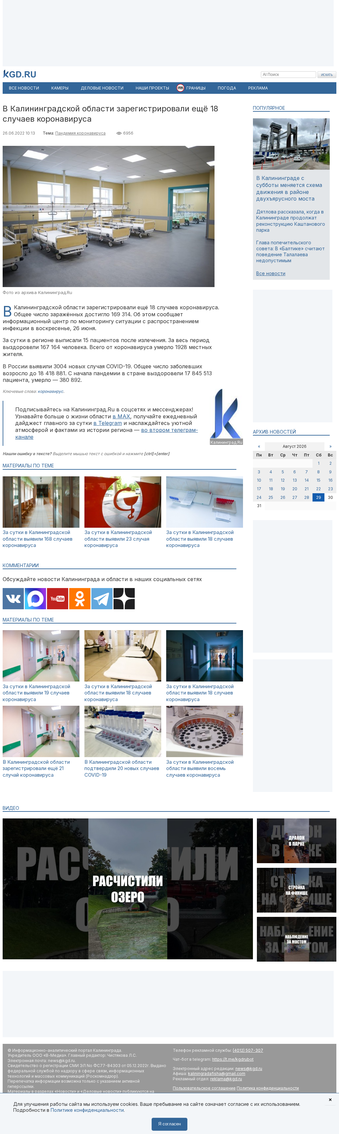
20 (294, 488)
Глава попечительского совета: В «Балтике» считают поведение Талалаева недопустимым (290, 252)
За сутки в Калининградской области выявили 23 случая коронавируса (118, 538)
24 (259, 497)
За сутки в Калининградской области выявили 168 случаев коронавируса (38, 538)
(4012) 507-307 (248, 1050)
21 (307, 488)
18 (271, 488)
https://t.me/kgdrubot (233, 1059)
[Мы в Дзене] (124, 599)
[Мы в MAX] (35, 599)
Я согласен (169, 1123)
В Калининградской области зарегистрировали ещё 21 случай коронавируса (36, 768)
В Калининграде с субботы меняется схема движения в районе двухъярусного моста (289, 188)
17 (259, 488)
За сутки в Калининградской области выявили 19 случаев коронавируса (36, 692)
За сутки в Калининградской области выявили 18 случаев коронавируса (200, 538)
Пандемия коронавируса (80, 133)
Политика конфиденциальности (268, 1088)
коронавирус (50, 391)
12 (283, 480)
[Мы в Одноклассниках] (79, 599)
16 (330, 480)
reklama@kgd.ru (226, 1078)
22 (318, 488)
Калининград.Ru (226, 442)
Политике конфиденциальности (87, 1110)
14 (307, 480)
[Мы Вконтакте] (13, 599)
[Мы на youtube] (57, 599)
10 (259, 480)
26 (282, 497)
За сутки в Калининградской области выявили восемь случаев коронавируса (200, 768)
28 (306, 497)
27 (294, 497)
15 (318, 480)
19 (283, 488)
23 (330, 488)
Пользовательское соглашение (204, 1088)
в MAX (121, 416)
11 (270, 480)
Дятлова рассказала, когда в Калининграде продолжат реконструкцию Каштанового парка (290, 221)
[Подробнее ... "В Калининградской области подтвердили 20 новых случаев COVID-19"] (122, 755)
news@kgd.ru (248, 1068)
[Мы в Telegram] (102, 599)
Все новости (270, 273)
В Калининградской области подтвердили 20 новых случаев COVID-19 (121, 768)
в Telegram (107, 423)
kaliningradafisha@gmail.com (216, 1073)
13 (295, 480)
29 (318, 497)
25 (270, 497)
